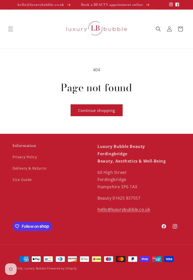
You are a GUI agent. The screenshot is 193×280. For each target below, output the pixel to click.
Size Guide (22, 179)
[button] (10, 29)
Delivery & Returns (30, 168)
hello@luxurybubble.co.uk (124, 209)
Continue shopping (96, 110)
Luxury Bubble (35, 268)
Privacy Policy (25, 156)
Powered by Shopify (62, 268)
